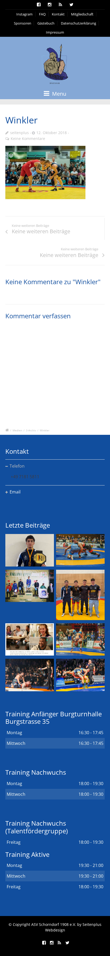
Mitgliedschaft (82, 14)
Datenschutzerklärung (78, 23)
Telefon (17, 466)
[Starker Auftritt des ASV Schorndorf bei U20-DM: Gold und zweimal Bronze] (80, 595)
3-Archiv (31, 430)
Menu (58, 93)
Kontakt (58, 14)
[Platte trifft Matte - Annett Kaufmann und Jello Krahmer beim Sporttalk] (29, 639)
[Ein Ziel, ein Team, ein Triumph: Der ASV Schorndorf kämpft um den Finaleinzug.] (80, 675)
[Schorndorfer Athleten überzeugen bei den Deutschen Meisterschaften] (29, 550)
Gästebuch (45, 23)
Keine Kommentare (28, 138)
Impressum (55, 32)
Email (15, 492)
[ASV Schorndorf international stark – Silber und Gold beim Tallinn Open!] (29, 586)
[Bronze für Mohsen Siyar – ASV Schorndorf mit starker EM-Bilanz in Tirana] (80, 550)
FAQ (42, 14)
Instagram (24, 14)
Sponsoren (22, 23)
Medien (17, 430)
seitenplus (19, 132)
